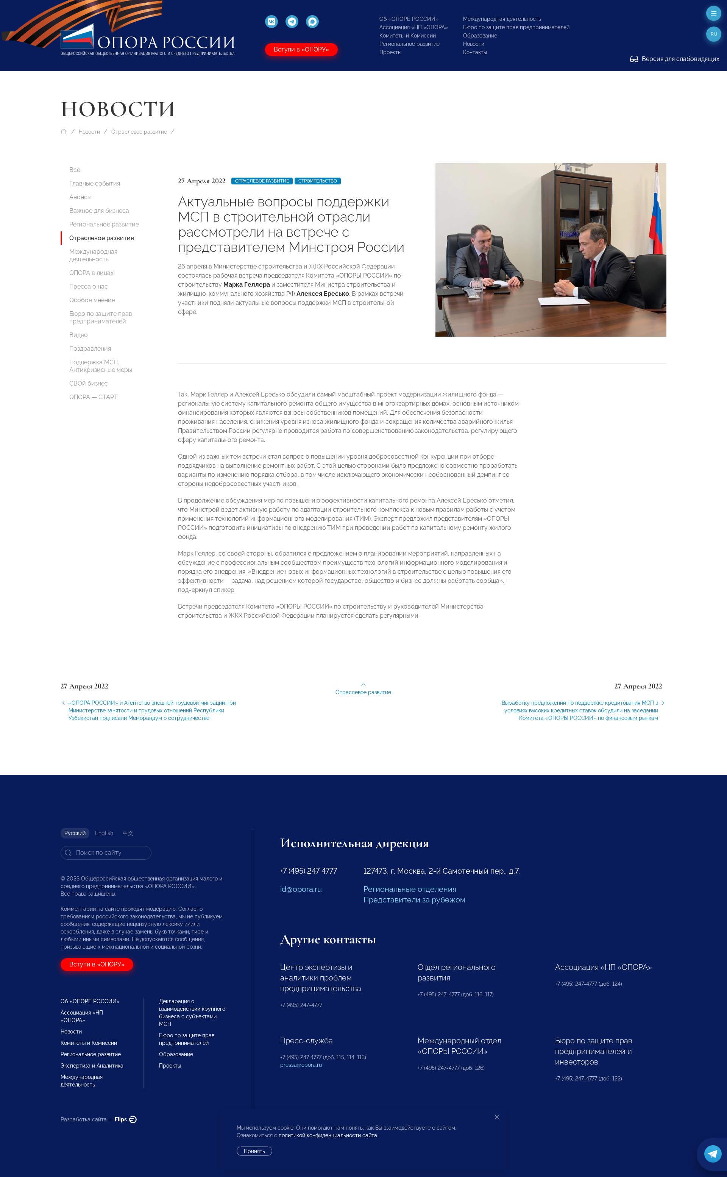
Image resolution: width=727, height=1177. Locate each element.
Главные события (94, 183)
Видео (78, 335)
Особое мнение (92, 300)
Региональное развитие (409, 44)
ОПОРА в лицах (91, 272)
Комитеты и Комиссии (407, 36)
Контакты (475, 52)
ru (714, 34)
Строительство (317, 181)
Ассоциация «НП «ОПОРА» (413, 27)
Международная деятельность (502, 19)
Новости (473, 44)
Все (74, 169)
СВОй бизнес (88, 383)
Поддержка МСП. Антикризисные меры (100, 366)
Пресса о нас (88, 286)
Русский (75, 833)
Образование (480, 36)
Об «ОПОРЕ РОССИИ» (408, 19)
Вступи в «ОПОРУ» (301, 49)
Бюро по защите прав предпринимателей (516, 27)
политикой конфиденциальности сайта (328, 1135)
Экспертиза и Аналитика (92, 1066)
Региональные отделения (410, 889)
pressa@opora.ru (301, 1065)
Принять (254, 1151)
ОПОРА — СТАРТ (93, 397)
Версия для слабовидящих (679, 58)
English (104, 833)
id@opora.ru (301, 889)
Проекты (390, 52)
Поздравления (90, 348)
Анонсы (80, 197)
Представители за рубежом (414, 899)
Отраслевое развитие (139, 132)
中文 (128, 833)
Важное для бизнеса (99, 210)
